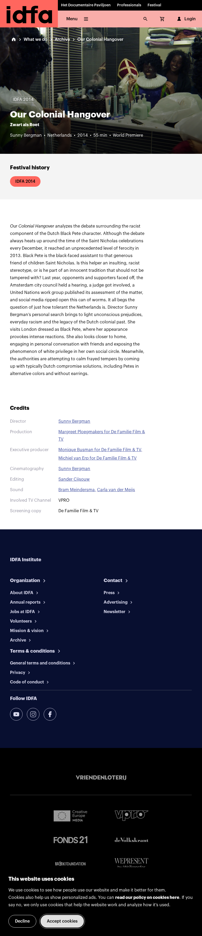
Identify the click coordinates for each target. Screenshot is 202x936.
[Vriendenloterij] (101, 777)
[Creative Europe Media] (70, 815)
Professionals (129, 5)
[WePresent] (131, 864)
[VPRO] (131, 815)
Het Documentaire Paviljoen (86, 5)
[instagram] (33, 714)
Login (190, 19)
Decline (22, 921)
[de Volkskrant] (131, 840)
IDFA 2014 (25, 181)
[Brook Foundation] (70, 864)
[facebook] (50, 714)
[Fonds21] (70, 839)
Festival (154, 5)
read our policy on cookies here (147, 897)
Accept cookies (62, 921)
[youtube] (16, 714)
